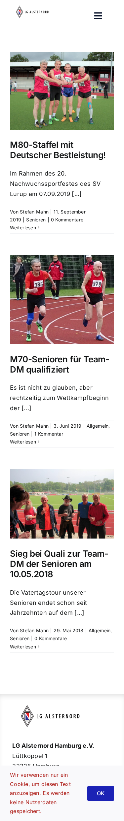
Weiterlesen (23, 227)
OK (100, 793)
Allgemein (97, 426)
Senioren (36, 219)
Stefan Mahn (34, 211)
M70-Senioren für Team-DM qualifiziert (59, 364)
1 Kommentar (48, 434)
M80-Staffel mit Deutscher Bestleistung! (58, 150)
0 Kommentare (67, 219)
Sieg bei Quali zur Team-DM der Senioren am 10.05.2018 (59, 563)
